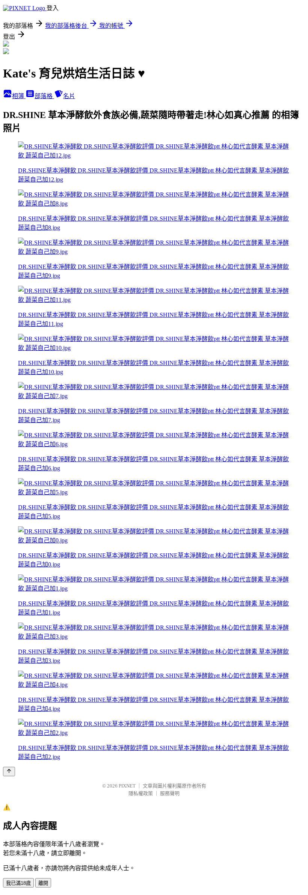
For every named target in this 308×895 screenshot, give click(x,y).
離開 (43, 883)
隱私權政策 (140, 793)
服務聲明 (170, 793)
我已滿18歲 (18, 883)
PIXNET (127, 786)
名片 (69, 96)
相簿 (19, 96)
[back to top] (9, 771)
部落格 (44, 96)
